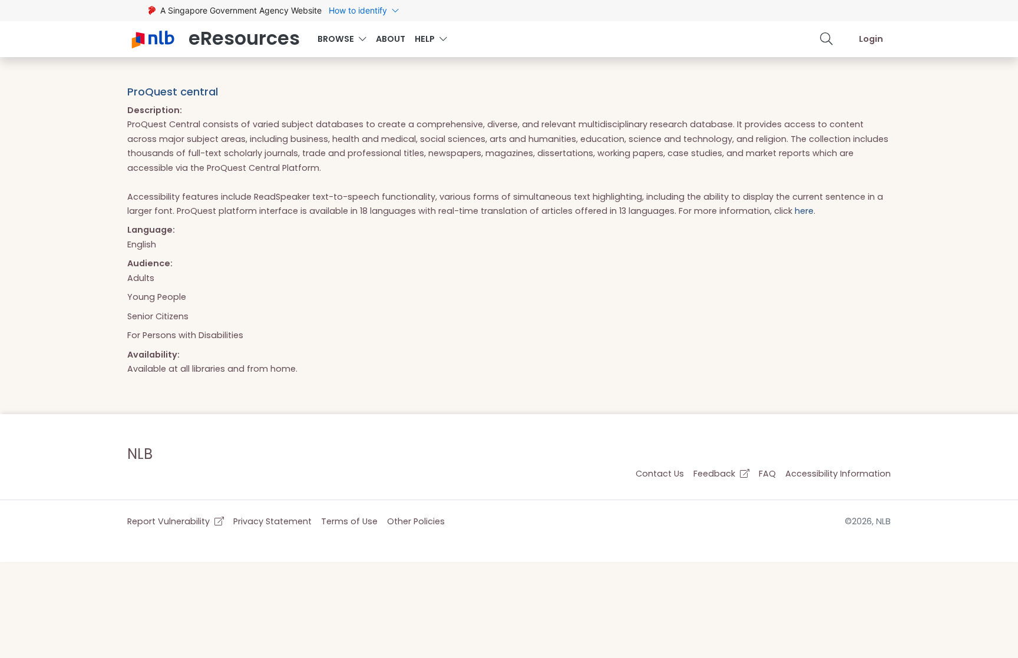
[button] (826, 38)
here (804, 211)
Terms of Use (349, 521)
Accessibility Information (838, 474)
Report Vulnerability (169, 521)
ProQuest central (172, 91)
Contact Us (660, 474)
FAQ (767, 474)
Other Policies (416, 521)
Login (871, 39)
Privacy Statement (272, 521)
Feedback (715, 474)
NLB (140, 454)
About (390, 39)
